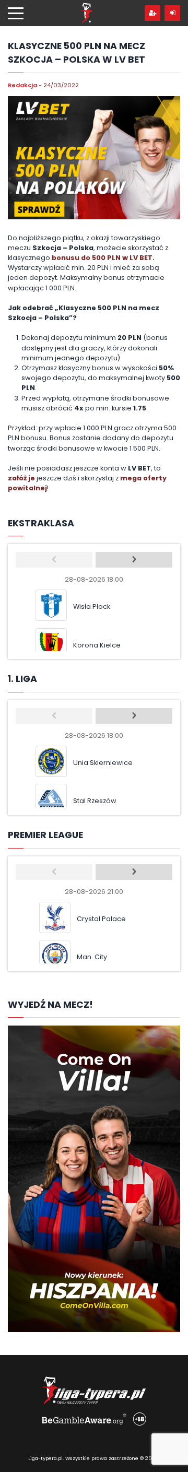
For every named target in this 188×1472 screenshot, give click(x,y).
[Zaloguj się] (172, 13)
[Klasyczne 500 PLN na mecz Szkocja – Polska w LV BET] (94, 157)
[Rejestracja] (152, 13)
